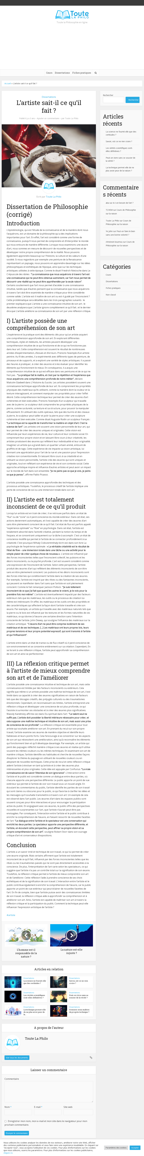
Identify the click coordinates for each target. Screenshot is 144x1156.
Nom (8, 1107)
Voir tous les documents (17, 1057)
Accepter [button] (135, 1147)
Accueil (7, 83)
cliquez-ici (8, 1152)
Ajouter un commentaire (48, 118)
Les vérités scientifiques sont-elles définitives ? (34, 996)
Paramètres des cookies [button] (116, 1147)
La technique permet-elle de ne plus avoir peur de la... (34, 1012)
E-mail (38, 1107)
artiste (11, 915)
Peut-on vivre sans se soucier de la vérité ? (78, 996)
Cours (49, 72)
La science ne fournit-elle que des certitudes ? (34, 982)
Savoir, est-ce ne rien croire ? (78, 982)
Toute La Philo (71, 118)
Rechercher (108, 95)
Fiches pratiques (81, 72)
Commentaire (11, 1078)
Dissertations (62, 72)
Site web (68, 1107)
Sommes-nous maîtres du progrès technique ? (79, 1010)
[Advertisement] (72, 48)
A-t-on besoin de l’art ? (123, 202)
